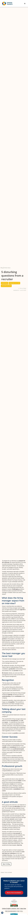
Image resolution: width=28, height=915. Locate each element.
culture (15, 840)
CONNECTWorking (7, 855)
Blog (2, 267)
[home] (7, 3)
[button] (25, 3)
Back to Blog (6, 864)
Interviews (7, 267)
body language (6, 810)
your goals (9, 752)
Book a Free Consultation (14, 892)
